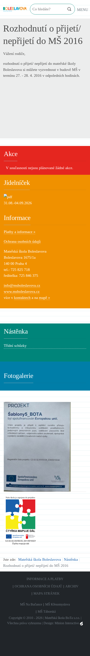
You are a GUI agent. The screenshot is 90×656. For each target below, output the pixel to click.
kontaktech (22, 298)
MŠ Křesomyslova (57, 604)
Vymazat (60, 9)
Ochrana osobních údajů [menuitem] (38, 586)
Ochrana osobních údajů (22, 241)
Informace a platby (45, 579)
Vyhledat (69, 9)
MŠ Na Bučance (31, 604)
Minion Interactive (67, 623)
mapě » (44, 298)
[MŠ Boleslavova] (15, 8)
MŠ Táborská (47, 611)
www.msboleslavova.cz (22, 291)
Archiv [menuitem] (71, 586)
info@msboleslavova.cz (22, 285)
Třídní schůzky (15, 345)
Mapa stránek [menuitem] (46, 593)
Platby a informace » (19, 232)
